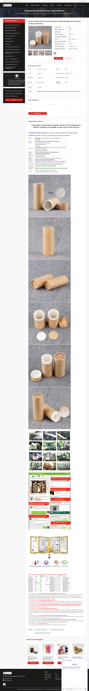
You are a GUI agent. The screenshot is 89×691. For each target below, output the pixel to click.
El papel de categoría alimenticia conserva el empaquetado (33, 658)
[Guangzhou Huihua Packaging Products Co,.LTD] (7, 5)
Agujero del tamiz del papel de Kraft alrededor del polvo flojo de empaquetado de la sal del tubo (78, 658)
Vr (73, 5)
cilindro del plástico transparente (12, 33)
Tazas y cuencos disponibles (11, 58)
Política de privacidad (59, 679)
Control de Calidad (47, 677)
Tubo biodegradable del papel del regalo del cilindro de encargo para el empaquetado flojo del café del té (48, 658)
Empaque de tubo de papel (10, 30)
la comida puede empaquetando (57, 629)
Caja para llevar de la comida (11, 64)
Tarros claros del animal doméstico (12, 49)
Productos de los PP (9, 56)
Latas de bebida (8, 38)
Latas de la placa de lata (10, 35)
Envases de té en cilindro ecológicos (63, 657)
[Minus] (86, 660)
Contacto (46, 679)
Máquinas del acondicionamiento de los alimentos (12, 53)
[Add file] (63, 688)
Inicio (17, 13)
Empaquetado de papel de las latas (27, 13)
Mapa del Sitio (57, 677)
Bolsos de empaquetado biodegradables (10, 68)
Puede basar (7, 44)
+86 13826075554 (18, 93)
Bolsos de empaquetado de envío (12, 61)
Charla (14, 100)
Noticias (56, 674)
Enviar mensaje (37, 113)
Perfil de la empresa (47, 674)
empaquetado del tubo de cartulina (42, 632)
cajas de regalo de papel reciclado (12, 46)
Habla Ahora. (58, 58)
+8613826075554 (14, 96)
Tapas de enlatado (9, 41)
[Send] (86, 688)
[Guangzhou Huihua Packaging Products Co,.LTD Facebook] (55, 53)
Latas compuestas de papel (11, 27)
